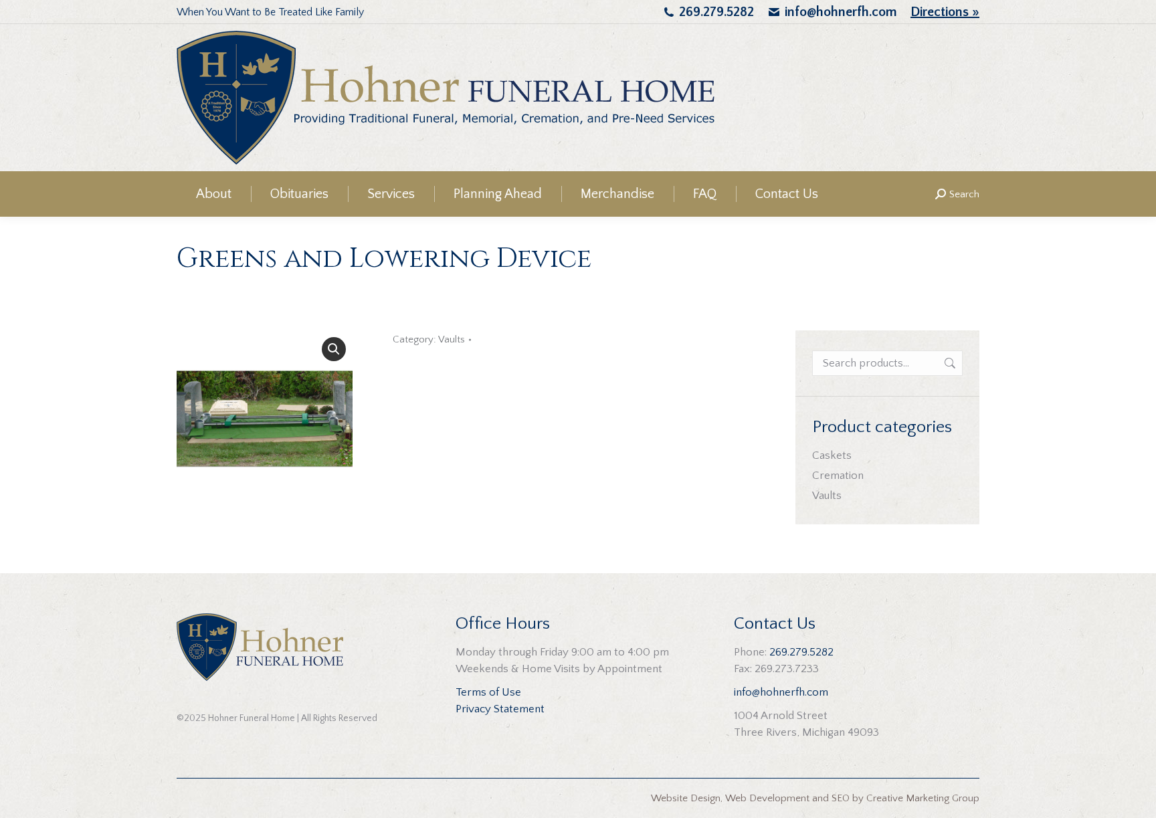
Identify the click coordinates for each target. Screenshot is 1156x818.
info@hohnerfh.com (841, 12)
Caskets (832, 455)
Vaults (451, 339)
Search (948, 363)
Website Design (685, 798)
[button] (334, 349)
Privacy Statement (500, 709)
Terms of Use (488, 692)
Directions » (944, 12)
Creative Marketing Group (922, 798)
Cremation (838, 476)
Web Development (767, 798)
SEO (841, 798)
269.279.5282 (716, 12)
